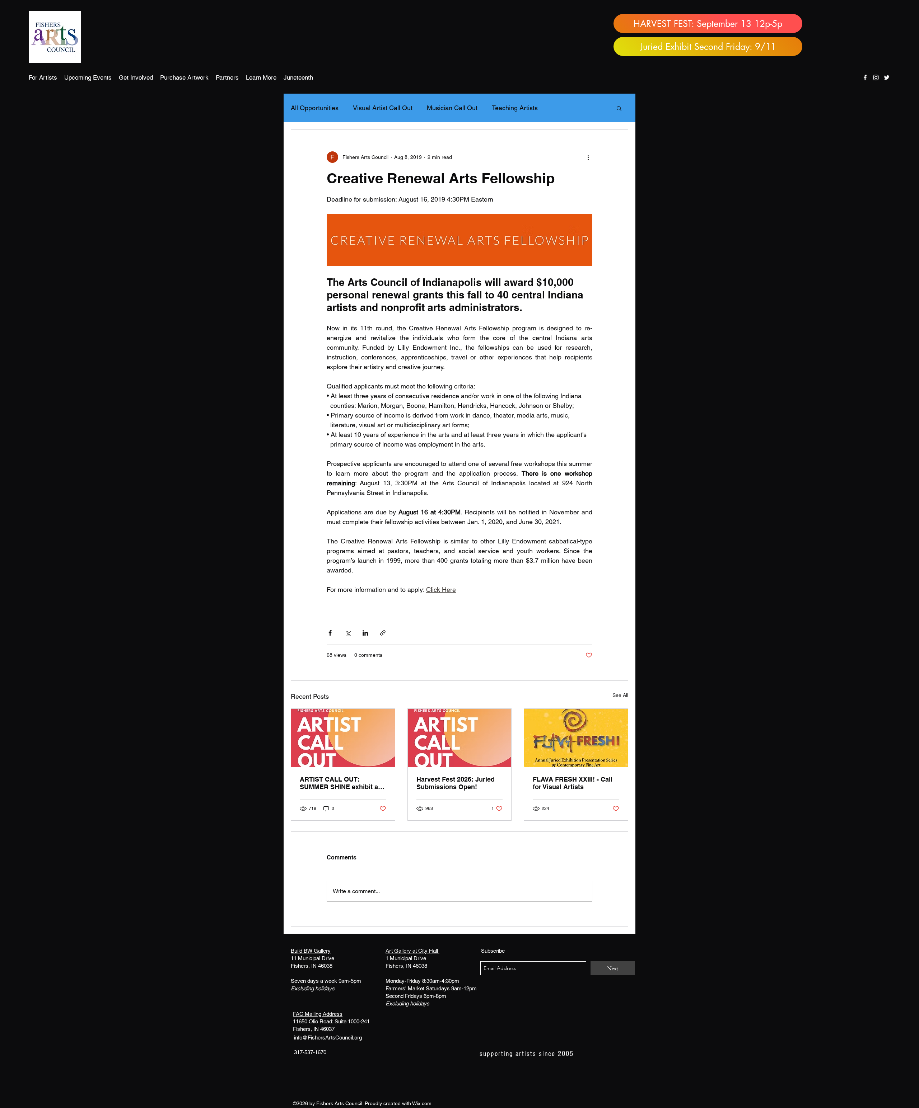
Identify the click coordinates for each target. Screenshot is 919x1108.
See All (620, 695)
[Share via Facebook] (330, 633)
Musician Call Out (452, 108)
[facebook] (865, 77)
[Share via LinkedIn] (365, 633)
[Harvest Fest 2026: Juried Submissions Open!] (460, 738)
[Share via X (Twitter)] (347, 633)
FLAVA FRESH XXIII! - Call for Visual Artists (572, 783)
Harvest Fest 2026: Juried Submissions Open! (455, 783)
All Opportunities (315, 108)
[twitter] (886, 77)
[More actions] (588, 157)
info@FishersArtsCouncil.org (328, 1037)
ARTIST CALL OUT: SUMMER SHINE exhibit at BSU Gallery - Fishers (340, 783)
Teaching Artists (515, 108)
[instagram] (876, 77)
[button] (43, 77)
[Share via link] (382, 633)
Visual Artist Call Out (382, 108)
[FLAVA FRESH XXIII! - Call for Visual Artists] (576, 738)
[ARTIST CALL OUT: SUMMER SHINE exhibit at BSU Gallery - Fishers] (343, 738)
